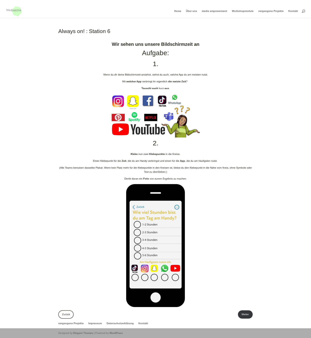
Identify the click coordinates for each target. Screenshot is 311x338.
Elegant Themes (83, 333)
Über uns (191, 11)
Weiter (245, 314)
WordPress (116, 333)
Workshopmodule (243, 11)
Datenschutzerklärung (120, 323)
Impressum (95, 323)
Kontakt (293, 11)
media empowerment (214, 11)
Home (177, 11)
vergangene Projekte (271, 11)
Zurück (66, 314)
